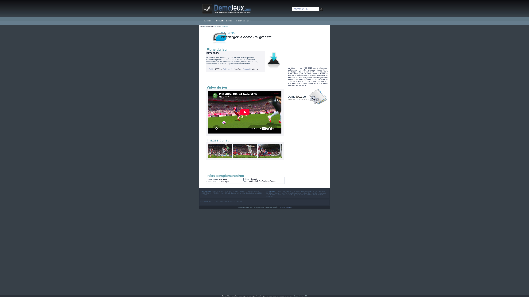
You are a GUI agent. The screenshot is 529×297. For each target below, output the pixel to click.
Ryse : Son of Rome (284, 191)
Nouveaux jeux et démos (233, 201)
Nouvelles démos (224, 21)
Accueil (207, 21)
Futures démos (243, 21)
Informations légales (285, 207)
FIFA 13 (208, 193)
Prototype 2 (322, 193)
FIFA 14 (243, 191)
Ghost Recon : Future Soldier (276, 195)
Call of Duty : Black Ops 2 (296, 195)
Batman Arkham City (238, 193)
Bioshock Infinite (311, 195)
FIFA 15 (237, 191)
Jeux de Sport (210, 26)
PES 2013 (216, 193)
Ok (306, 296)
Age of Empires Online (216, 201)
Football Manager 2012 (254, 193)
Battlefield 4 (306, 191)
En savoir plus (298, 296)
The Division (297, 191)
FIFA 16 (215, 191)
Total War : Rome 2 (317, 191)
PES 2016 (222, 191)
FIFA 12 (204, 195)
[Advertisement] (244, 78)
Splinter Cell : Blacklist (310, 193)
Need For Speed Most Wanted (291, 193)
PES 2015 (230, 191)
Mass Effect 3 (225, 193)
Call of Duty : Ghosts (273, 193)
